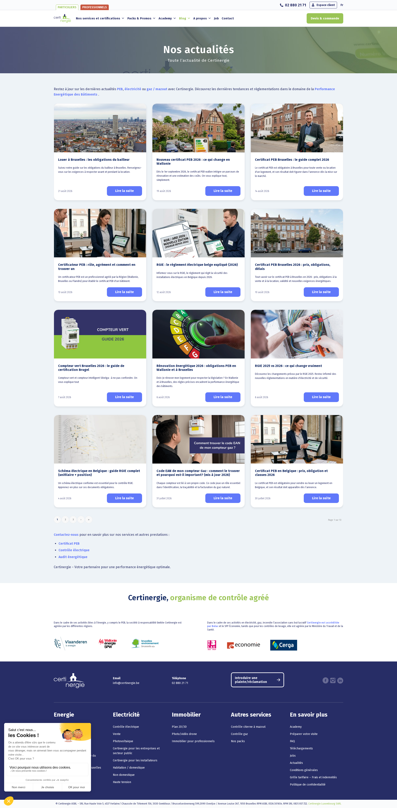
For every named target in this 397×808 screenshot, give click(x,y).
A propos (200, 18)
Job (216, 18)
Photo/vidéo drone (184, 734)
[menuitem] (293, 5)
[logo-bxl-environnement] (145, 643)
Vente (117, 734)
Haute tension (122, 782)
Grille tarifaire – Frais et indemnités (313, 777)
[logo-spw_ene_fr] (108, 643)
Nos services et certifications (98, 18)
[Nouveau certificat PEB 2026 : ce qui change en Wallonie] (198, 128)
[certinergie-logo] (62, 18)
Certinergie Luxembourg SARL (324, 803)
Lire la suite (124, 191)
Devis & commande (325, 18)
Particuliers (67, 7)
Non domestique (124, 775)
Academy (165, 18)
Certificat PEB (69, 543)
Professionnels (94, 7)
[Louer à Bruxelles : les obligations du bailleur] (100, 128)
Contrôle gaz (239, 734)
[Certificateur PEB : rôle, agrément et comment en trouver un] (100, 233)
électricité (132, 89)
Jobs (293, 755)
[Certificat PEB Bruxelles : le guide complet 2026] (297, 128)
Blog (182, 18)
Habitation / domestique (129, 767)
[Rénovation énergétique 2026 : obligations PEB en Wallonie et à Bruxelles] (198, 334)
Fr (342, 5)
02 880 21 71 (295, 5)
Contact (228, 18)
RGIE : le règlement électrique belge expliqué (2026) (197, 265)
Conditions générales (304, 770)
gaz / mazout (157, 89)
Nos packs (238, 741)
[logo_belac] (212, 645)
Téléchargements (301, 748)
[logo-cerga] (283, 645)
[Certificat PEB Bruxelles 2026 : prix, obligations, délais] (297, 233)
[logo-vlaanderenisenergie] (70, 643)
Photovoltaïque (123, 741)
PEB (120, 89)
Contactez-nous (66, 535)
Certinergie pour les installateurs (135, 760)
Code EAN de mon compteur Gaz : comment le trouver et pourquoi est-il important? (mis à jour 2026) (198, 473)
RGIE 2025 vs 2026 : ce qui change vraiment (288, 366)
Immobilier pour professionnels (193, 741)
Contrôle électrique (74, 550)
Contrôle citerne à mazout (248, 727)
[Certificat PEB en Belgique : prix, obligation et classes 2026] (297, 439)
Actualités (296, 763)
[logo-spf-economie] (243, 645)
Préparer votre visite (304, 734)
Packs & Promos (139, 18)
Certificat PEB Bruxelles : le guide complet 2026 (292, 160)
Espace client (326, 5)
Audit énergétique (73, 557)
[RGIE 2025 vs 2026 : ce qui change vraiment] (297, 334)
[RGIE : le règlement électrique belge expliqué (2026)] (198, 233)
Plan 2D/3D (179, 727)
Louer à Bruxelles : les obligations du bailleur (94, 160)
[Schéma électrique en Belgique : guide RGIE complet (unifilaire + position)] (100, 439)
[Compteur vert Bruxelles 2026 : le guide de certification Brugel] (100, 334)
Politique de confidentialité (307, 784)
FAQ (292, 741)
